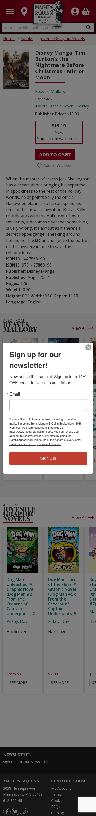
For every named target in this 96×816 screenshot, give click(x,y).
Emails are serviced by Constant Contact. (35, 444)
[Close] (88, 347)
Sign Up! (48, 458)
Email (14, 394)
